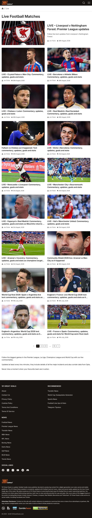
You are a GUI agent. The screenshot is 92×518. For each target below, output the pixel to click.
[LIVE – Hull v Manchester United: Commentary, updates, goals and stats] (68, 207)
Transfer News (53, 391)
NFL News (5, 439)
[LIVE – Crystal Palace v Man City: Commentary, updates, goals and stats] (23, 60)
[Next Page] (58, 346)
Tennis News (6, 459)
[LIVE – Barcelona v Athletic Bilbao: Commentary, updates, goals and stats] (68, 60)
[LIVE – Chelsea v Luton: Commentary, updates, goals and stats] (23, 96)
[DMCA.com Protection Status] (40, 509)
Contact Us (6, 395)
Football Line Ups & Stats (57, 403)
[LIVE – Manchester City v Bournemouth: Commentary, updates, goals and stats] (68, 170)
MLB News (6, 455)
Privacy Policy (7, 399)
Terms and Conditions (10, 407)
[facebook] (3, 470)
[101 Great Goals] (46, 481)
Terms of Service (8, 411)
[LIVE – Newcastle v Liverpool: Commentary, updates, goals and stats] (23, 170)
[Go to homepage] (7, 3)
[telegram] (22, 470)
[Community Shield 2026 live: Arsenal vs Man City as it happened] (68, 243)
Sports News (52, 399)
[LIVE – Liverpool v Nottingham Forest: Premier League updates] (23, 33)
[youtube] (17, 470)
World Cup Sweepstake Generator (60, 395)
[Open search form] (83, 3)
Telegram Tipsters (54, 407)
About (4, 391)
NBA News (5, 434)
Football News (7, 422)
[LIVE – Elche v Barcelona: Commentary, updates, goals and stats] (68, 133)
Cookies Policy (7, 403)
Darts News (6, 447)
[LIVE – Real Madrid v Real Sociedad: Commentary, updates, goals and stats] (68, 96)
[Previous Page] (33, 346)
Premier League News (10, 426)
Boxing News (6, 443)
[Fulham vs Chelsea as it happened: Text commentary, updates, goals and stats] (23, 133)
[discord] (27, 470)
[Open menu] (89, 2)
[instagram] (13, 470)
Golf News (5, 451)
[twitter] (8, 470)
